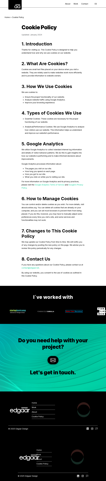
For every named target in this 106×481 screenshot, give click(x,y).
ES (96, 4)
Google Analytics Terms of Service (49, 185)
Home (7, 17)
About (67, 4)
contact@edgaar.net (30, 268)
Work (75, 4)
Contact (84, 4)
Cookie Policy (38, 416)
